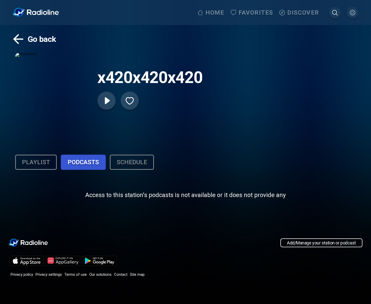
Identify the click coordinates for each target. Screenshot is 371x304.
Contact (120, 274)
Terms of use (75, 274)
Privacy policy (22, 274)
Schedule (132, 162)
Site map (137, 274)
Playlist (36, 162)
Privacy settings (49, 274)
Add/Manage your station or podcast (321, 242)
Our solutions (100, 274)
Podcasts (83, 162)
